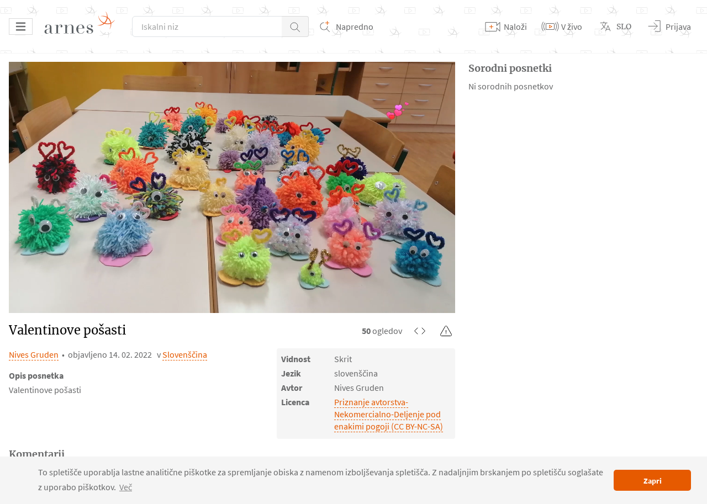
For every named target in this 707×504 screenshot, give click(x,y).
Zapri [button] (652, 481)
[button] (295, 26)
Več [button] (125, 486)
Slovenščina (184, 354)
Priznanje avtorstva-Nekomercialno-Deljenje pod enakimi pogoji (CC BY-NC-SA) (388, 414)
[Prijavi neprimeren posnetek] (446, 330)
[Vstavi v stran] (420, 330)
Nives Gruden (34, 354)
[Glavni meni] (21, 26)
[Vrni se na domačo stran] (83, 26)
